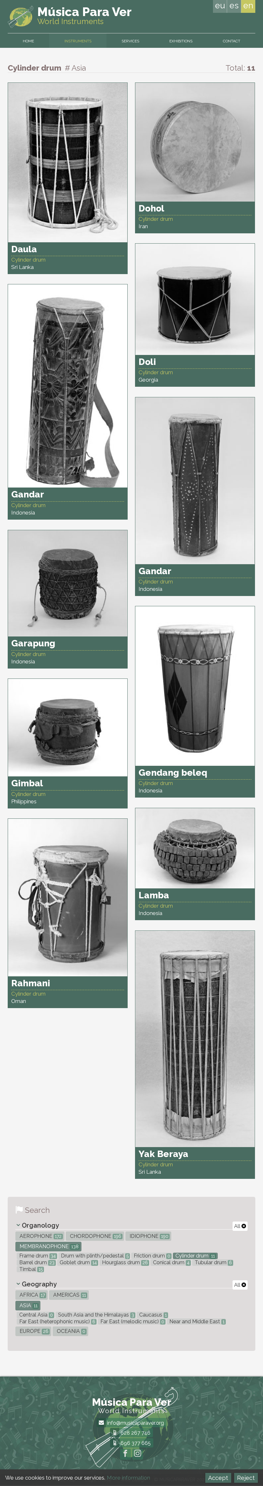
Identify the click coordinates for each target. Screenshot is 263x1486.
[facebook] (125, 1454)
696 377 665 (135, 1443)
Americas (69, 1295)
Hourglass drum (124, 1262)
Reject (246, 1477)
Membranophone (48, 1246)
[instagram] (137, 1454)
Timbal (30, 1269)
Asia (28, 1305)
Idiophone (148, 1236)
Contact (231, 41)
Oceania (70, 1331)
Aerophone (40, 1236)
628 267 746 (134, 1433)
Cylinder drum (194, 1256)
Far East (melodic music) (131, 1321)
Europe (33, 1331)
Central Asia (35, 1315)
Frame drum (37, 1256)
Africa (31, 1295)
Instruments (77, 41)
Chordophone (95, 1236)
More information (128, 1477)
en (248, 5)
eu (220, 5)
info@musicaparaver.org (135, 1423)
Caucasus (152, 1315)
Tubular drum (212, 1262)
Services (130, 41)
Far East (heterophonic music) (56, 1321)
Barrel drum (36, 1262)
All (238, 1226)
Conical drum (171, 1262)
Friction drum (151, 1256)
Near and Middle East (196, 1321)
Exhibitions (180, 41)
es (234, 5)
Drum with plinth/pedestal (94, 1256)
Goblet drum (77, 1262)
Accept (218, 1477)
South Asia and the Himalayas (95, 1315)
